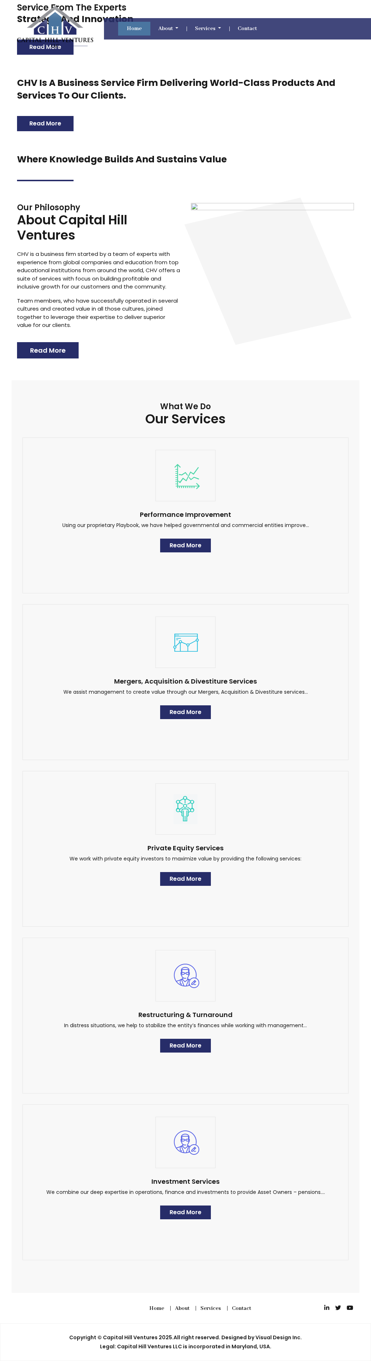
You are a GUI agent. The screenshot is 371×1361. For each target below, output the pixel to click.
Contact (247, 28)
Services (206, 28)
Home (134, 28)
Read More (45, 123)
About (166, 28)
